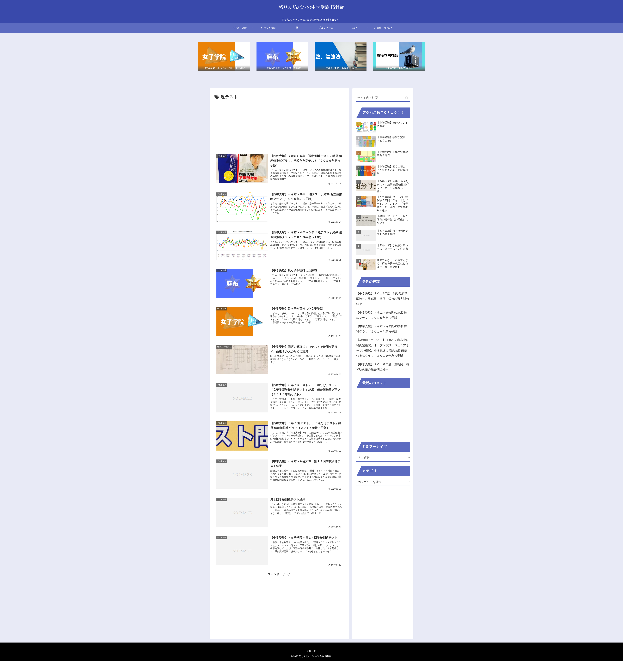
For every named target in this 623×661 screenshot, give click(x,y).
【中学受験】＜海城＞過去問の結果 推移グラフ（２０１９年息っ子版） (381, 315)
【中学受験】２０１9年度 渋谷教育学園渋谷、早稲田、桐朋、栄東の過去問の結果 (382, 299)
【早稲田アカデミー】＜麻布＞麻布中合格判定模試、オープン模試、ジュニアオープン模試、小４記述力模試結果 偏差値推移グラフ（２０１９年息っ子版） (382, 347)
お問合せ (311, 651)
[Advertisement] (279, 125)
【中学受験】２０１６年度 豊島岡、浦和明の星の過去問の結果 (382, 367)
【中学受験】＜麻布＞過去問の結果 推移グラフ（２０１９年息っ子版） (381, 329)
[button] (407, 98)
